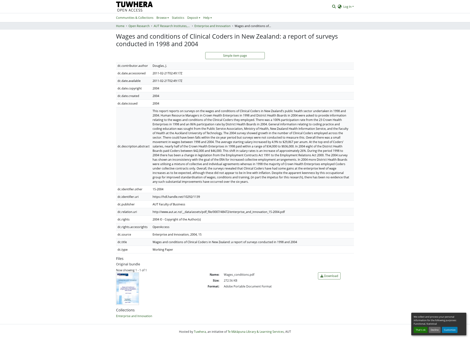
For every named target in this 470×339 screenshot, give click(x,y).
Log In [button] (347, 7)
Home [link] (120, 26)
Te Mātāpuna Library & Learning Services (256, 332)
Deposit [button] (192, 18)
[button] (134, 6)
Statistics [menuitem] (178, 18)
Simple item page (235, 56)
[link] (329, 275)
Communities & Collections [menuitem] (134, 18)
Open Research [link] (139, 26)
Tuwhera (200, 332)
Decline (435, 329)
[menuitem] (162, 17)
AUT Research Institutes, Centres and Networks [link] (172, 26)
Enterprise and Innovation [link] (212, 26)
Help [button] (206, 18)
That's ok (421, 329)
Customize (449, 329)
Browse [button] (161, 18)
